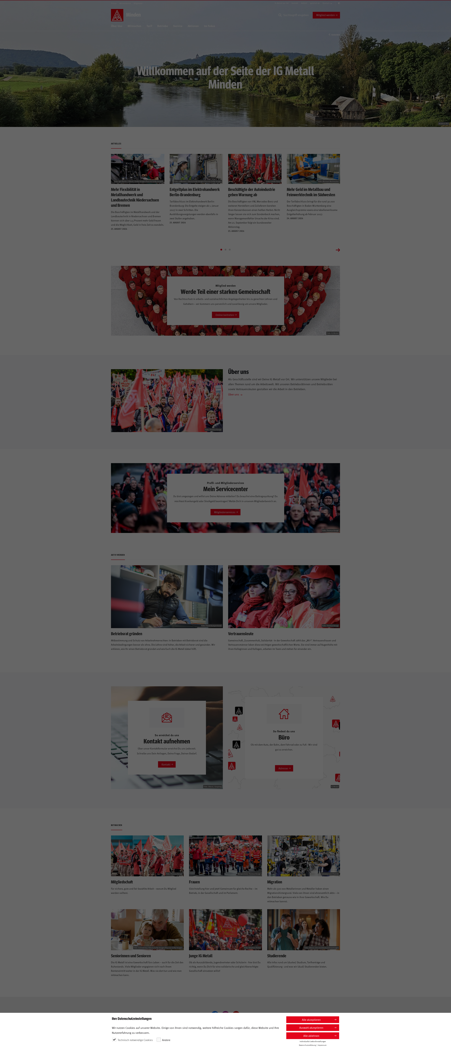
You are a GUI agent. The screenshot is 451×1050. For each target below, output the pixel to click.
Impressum (322, 1045)
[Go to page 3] (230, 250)
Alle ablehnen (311, 1035)
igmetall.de (315, 3)
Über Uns (116, 26)
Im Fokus (209, 26)
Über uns (233, 394)
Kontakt (295, 3)
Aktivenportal (125, 3)
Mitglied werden (325, 15)
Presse (114, 3)
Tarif (149, 26)
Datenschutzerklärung (307, 1045)
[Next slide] (338, 250)
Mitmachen (134, 26)
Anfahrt (304, 3)
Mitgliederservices (224, 512)
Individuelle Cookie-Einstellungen (313, 1041)
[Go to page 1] (221, 250)
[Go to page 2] (225, 250)
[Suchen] (280, 15)
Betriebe (162, 26)
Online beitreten (224, 315)
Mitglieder (138, 3)
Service (177, 26)
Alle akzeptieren (311, 1019)
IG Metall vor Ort (282, 3)
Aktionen (193, 26)
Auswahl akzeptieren (311, 1027)
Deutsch (326, 3)
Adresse (283, 768)
